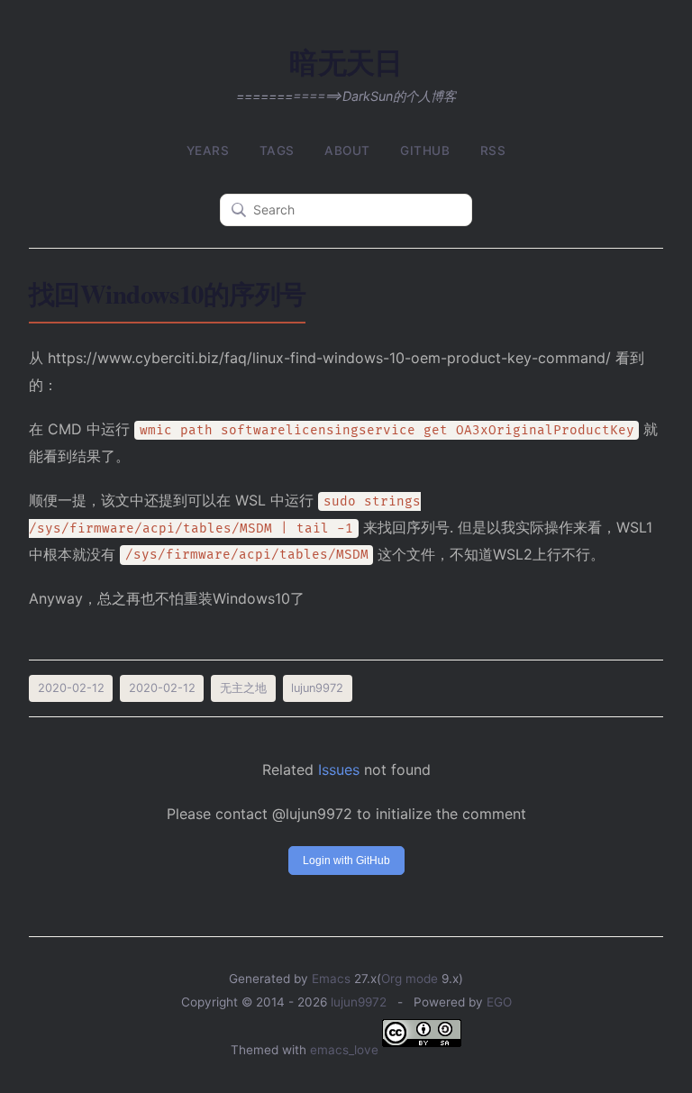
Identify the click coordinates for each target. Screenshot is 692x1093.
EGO (499, 1002)
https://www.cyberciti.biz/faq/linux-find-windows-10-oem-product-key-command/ (329, 358)
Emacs (331, 978)
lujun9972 (359, 1002)
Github (425, 150)
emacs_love (344, 1050)
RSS (493, 150)
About (347, 150)
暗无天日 (345, 62)
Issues (339, 770)
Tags (277, 150)
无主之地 (243, 688)
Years (208, 150)
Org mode (409, 978)
